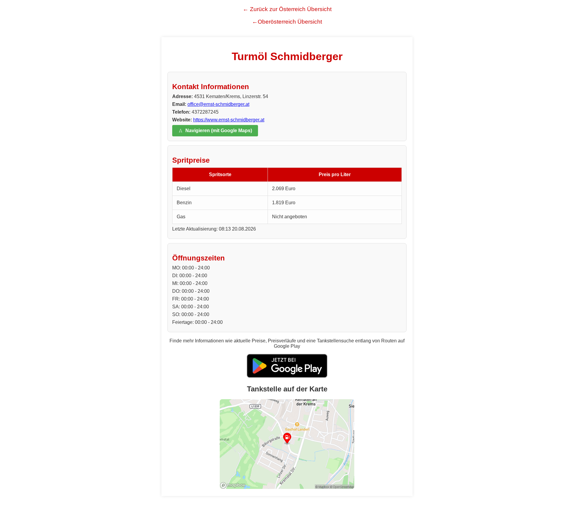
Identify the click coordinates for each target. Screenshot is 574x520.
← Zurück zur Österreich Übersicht (287, 9)
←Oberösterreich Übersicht (287, 22)
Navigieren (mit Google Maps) (218, 130)
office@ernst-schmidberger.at (218, 104)
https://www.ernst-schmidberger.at (228, 119)
